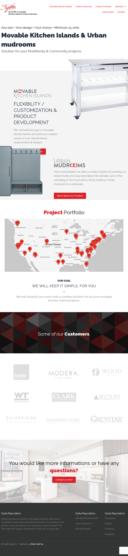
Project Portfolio (103, 6)
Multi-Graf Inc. (37, 544)
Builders (108, 523)
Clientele (119, 6)
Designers (109, 534)
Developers (110, 518)
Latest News (108, 12)
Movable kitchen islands (61, 6)
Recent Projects (83, 529)
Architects (109, 529)
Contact (121, 12)
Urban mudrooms (84, 6)
